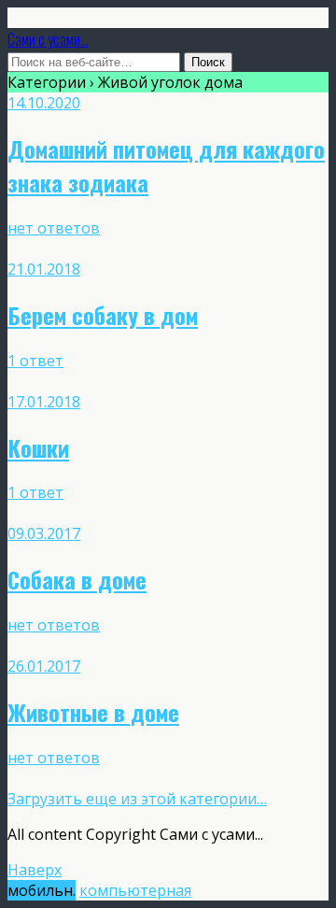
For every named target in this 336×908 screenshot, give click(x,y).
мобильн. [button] (41, 890)
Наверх (34, 869)
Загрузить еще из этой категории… (137, 798)
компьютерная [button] (135, 890)
